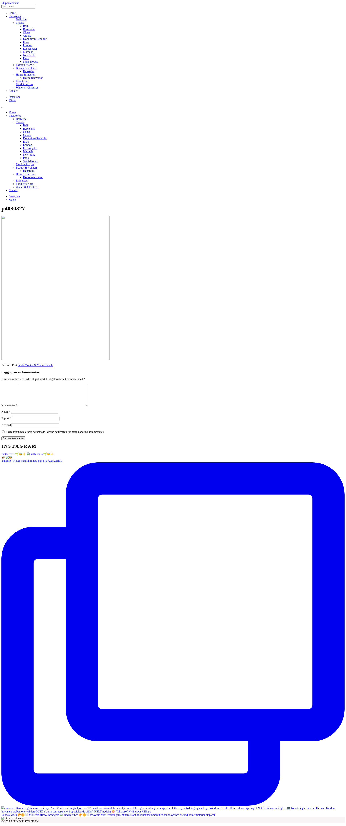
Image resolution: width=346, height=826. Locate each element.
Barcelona (29, 29)
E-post (6, 418)
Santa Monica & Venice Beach (35, 365)
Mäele (12, 100)
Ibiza (26, 42)
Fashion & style (25, 64)
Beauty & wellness (26, 68)
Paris (26, 58)
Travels (20, 22)
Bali (25, 25)
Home (12, 12)
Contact (13, 90)
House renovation (33, 77)
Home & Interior (25, 74)
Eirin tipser (22, 81)
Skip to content (10, 3)
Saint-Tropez (30, 61)
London (27, 45)
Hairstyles (28, 71)
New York (29, 55)
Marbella (28, 51)
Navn (5, 411)
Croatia (27, 35)
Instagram (14, 96)
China (26, 32)
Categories (15, 16)
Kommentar (9, 405)
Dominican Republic (35, 38)
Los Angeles (30, 48)
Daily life (21, 19)
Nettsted (6, 425)
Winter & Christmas (27, 87)
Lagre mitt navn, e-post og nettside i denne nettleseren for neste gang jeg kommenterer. (55, 431)
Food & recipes (24, 84)
